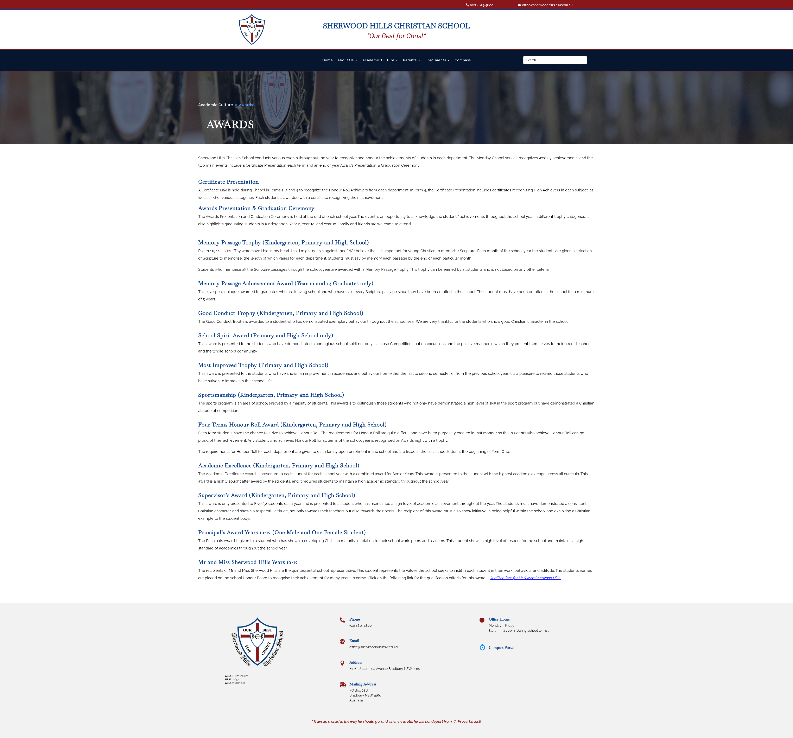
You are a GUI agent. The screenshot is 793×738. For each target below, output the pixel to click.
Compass (463, 60)
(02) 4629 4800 (481, 5)
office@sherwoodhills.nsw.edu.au (547, 5)
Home (327, 60)
